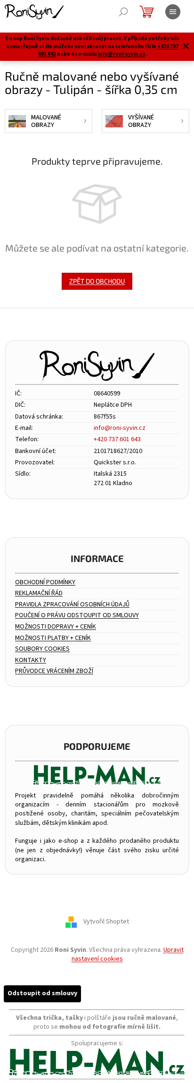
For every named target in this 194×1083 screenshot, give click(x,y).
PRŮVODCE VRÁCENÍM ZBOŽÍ (54, 671)
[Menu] (172, 11)
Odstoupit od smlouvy (42, 993)
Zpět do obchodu (97, 281)
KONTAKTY (30, 660)
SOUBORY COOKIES (42, 649)
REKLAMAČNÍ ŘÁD (39, 593)
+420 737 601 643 (117, 439)
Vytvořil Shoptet (106, 921)
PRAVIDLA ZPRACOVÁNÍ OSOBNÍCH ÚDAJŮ (72, 604)
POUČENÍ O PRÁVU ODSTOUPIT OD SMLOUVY (77, 615)
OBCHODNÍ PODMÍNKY (45, 582)
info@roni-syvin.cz (122, 54)
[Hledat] (123, 11)
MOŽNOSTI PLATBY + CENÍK (53, 638)
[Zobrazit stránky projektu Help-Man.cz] (97, 774)
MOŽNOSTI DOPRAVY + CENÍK (55, 626)
